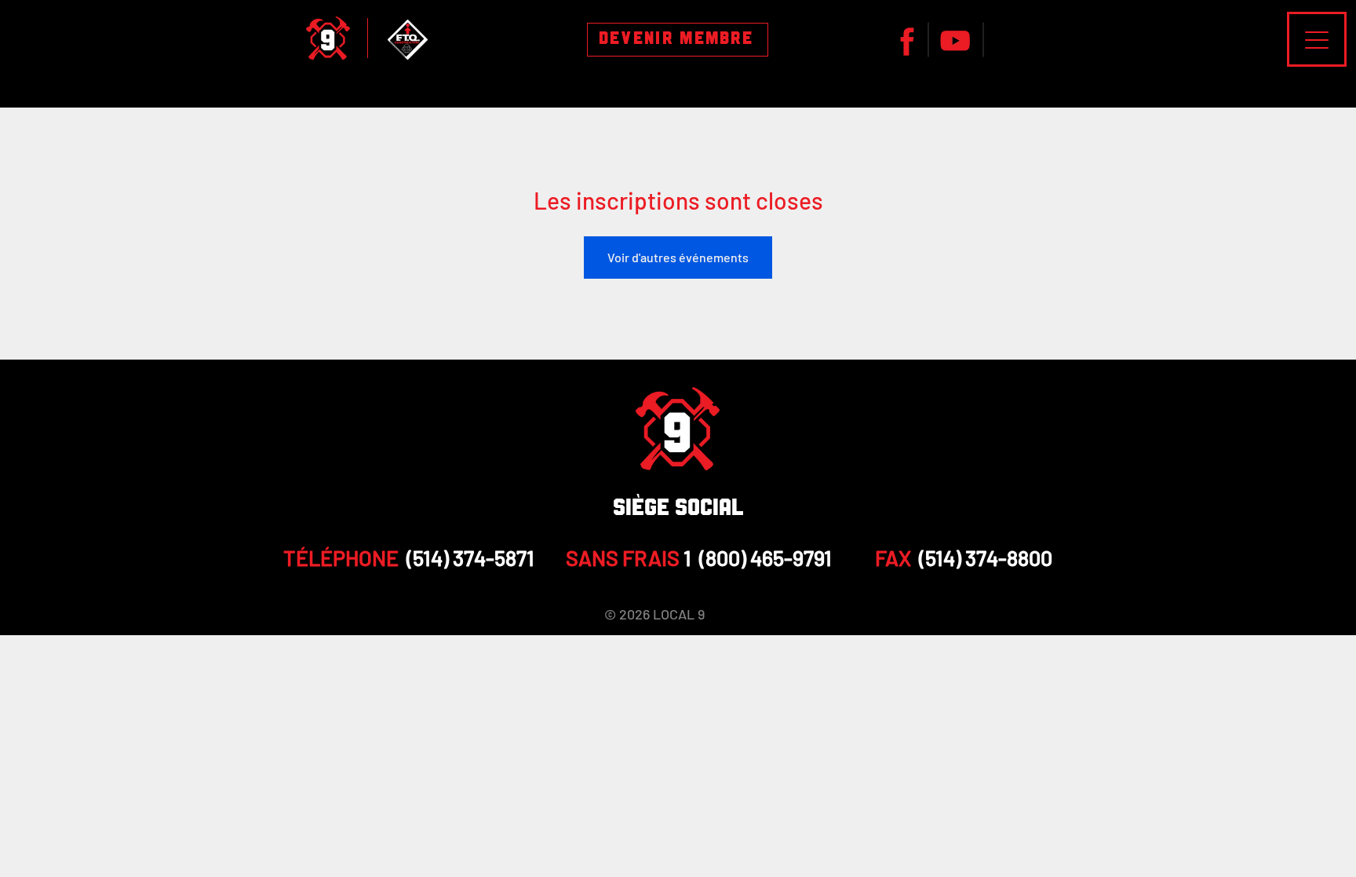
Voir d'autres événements (678, 257)
